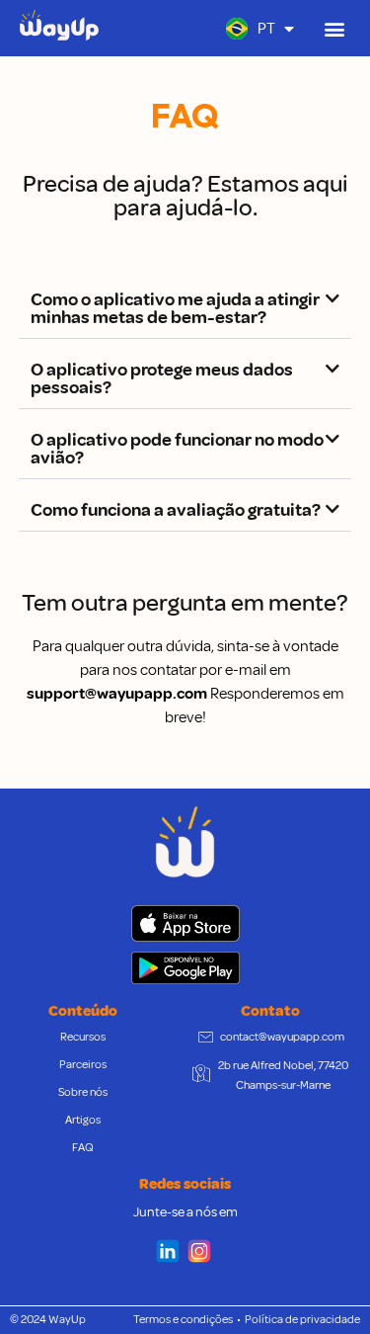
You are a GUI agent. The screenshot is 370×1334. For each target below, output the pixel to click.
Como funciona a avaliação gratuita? (176, 510)
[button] (334, 28)
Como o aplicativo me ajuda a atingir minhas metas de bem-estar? (175, 308)
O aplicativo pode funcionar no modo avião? (177, 448)
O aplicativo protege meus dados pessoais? (162, 378)
